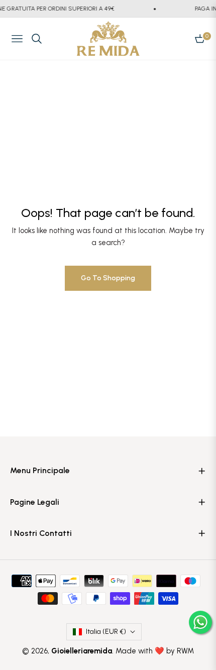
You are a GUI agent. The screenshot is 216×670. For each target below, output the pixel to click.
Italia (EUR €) (106, 631)
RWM (185, 650)
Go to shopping (108, 278)
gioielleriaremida (81, 650)
